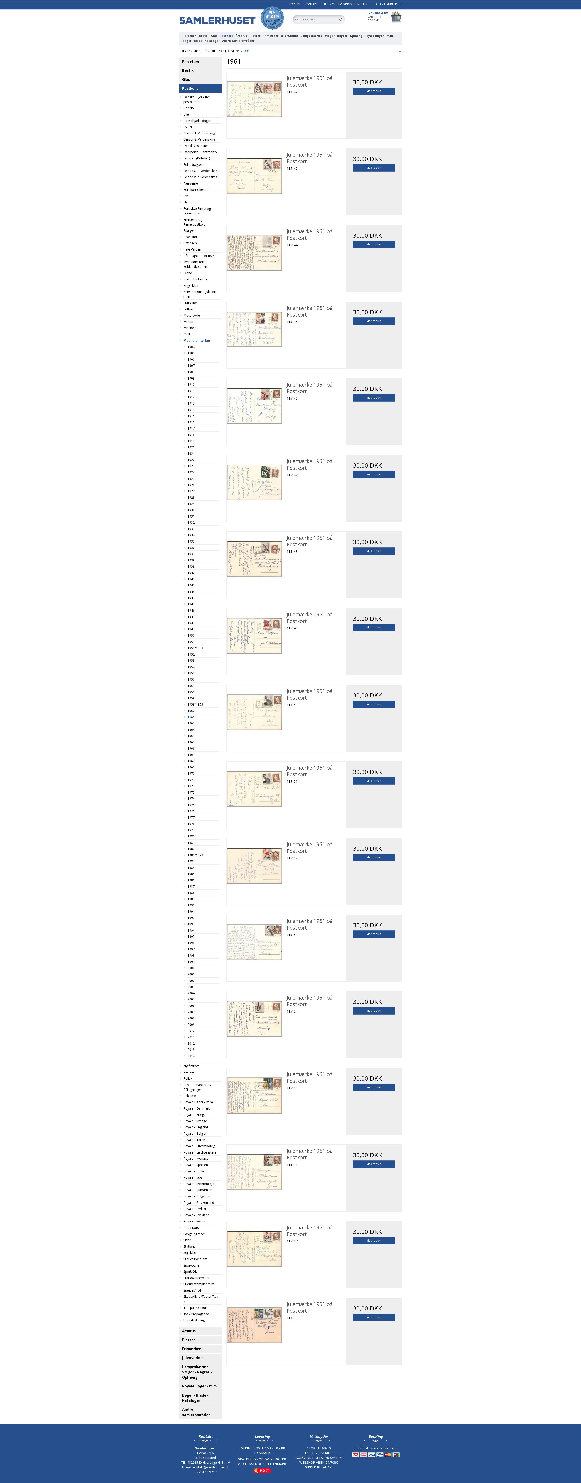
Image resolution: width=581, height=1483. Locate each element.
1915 (191, 416)
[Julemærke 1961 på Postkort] (254, 99)
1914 (191, 409)
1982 (191, 849)
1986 (191, 880)
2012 (191, 1043)
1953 (191, 660)
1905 (191, 353)
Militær (188, 321)
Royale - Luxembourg (199, 1146)
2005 (191, 999)
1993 (191, 924)
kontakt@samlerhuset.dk (211, 1467)
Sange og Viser (194, 1234)
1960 (191, 711)
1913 (191, 403)
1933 (191, 529)
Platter (255, 36)
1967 (191, 754)
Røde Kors (191, 1227)
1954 (191, 667)
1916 (191, 422)
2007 (191, 1012)
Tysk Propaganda (196, 1314)
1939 (191, 566)
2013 (191, 1049)
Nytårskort (191, 1066)
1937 (191, 554)
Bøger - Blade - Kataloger (201, 41)
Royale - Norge (194, 1114)
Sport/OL (190, 1271)
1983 (191, 861)
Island (187, 273)
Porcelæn (190, 36)
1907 (191, 365)
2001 (191, 974)
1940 (191, 573)
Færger (188, 230)
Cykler (187, 127)
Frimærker (270, 36)
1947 (191, 616)
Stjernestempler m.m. (199, 1284)
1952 (191, 654)
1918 (191, 434)
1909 (191, 378)
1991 (191, 911)
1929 (191, 503)
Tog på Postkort (195, 1307)
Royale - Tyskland (196, 1215)
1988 (191, 892)
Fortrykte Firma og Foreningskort (197, 210)
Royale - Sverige (195, 1121)
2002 (191, 980)
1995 (191, 936)
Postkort (226, 36)
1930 (191, 510)
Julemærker (289, 36)
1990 (191, 905)
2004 (191, 993)
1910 (191, 384)
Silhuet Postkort (195, 1259)
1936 (191, 547)
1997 (191, 949)
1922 (191, 459)
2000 (191, 968)
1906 (191, 359)
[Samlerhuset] (233, 18)
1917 (191, 428)
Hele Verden (192, 249)
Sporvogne (191, 1265)
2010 (191, 1030)
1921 (191, 453)
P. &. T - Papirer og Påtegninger (197, 1087)
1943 (191, 591)
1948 (191, 623)
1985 (191, 874)
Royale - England (195, 1127)
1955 (191, 673)
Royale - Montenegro (199, 1183)
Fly (185, 202)
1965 (191, 742)
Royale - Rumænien (197, 1190)
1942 (191, 585)
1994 (191, 930)
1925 (191, 478)
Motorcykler (192, 315)
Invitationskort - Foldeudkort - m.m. (197, 264)
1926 (191, 485)
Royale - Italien (194, 1140)
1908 (191, 372)
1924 (191, 472)
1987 (191, 886)
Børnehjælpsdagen (197, 120)
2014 (191, 1056)
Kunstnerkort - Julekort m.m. (200, 294)
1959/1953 (195, 704)
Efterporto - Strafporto (200, 152)
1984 (191, 867)
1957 (191, 686)
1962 (191, 723)
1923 (191, 466)
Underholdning (194, 1320)
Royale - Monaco (196, 1158)
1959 (191, 698)
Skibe (187, 1240)
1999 (191, 962)
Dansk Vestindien (196, 145)
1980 (191, 836)
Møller (188, 334)
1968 (191, 761)
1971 (191, 780)
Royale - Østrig (194, 1221)
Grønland (190, 237)
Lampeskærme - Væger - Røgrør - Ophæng (331, 36)
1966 (191, 748)
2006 (191, 1005)
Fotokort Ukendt (195, 189)
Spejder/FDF (192, 1290)
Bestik (204, 36)
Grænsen (190, 243)
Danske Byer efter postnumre (196, 99)
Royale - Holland (195, 1171)
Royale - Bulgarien (196, 1196)
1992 (191, 918)
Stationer (190, 1246)
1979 (191, 830)
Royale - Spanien (195, 1165)
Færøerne (190, 183)
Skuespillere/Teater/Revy (200, 1298)
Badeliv (188, 108)
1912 (191, 397)
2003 (191, 987)
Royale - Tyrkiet (194, 1209)
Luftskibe (190, 303)
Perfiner (189, 1072)
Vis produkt (374, 91)
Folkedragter (192, 164)
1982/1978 (195, 855)
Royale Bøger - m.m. (379, 36)
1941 (191, 579)
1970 (191, 773)
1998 (191, 955)
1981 (191, 842)
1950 (191, 635)
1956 (191, 679)
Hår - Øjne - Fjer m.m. (199, 256)
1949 (191, 629)
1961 (191, 717)
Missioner (190, 328)
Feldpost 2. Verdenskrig (200, 177)
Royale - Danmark (196, 1108)
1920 (191, 447)
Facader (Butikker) (196, 158)
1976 (191, 811)
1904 (191, 347)
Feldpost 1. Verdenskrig (200, 170)
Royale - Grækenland (198, 1202)
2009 (191, 1024)
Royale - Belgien (195, 1133)
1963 (191, 729)
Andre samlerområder (238, 41)
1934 (191, 535)
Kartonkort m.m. (195, 279)
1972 (191, 786)
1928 (191, 497)
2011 (191, 1037)
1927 (191, 491)
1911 (191, 391)
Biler (186, 114)
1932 (191, 522)
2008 (191, 1018)
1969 (191, 767)
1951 (191, 642)
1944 (191, 598)
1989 (191, 899)
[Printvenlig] (400, 51)
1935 (191, 541)
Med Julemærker (196, 340)
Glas (214, 36)
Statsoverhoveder (196, 1278)
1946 (191, 610)
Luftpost (189, 309)
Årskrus (241, 36)
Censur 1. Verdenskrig (199, 133)
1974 (191, 798)
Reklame (189, 1095)
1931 (191, 516)
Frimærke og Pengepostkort (194, 221)
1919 (191, 441)
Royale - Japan (193, 1177)
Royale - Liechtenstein (199, 1152)
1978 (191, 824)
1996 (191, 943)
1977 (191, 817)
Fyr (185, 196)
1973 (191, 792)
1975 (191, 805)
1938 (191, 560)
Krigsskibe (190, 285)
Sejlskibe (189, 1252)
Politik (187, 1078)
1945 (191, 604)
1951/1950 (195, 648)
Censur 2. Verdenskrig (199, 139)
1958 (191, 692)
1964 (191, 736)
